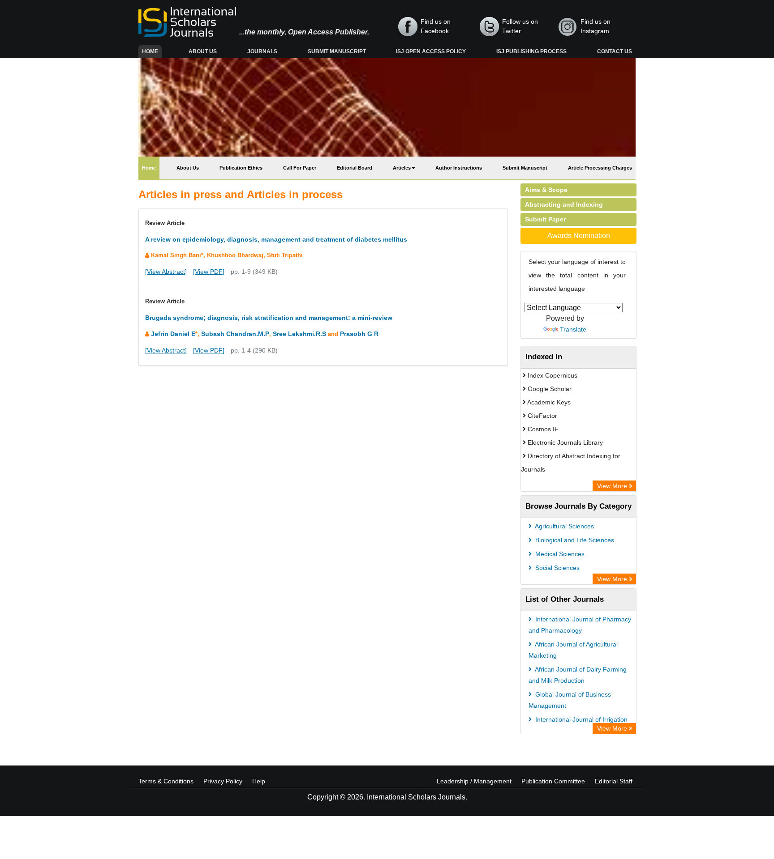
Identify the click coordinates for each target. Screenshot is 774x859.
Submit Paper (545, 219)
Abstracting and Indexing (564, 204)
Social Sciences (556, 567)
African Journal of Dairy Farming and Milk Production (578, 675)
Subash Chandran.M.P (235, 333)
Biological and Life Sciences (573, 540)
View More (613, 485)
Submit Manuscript (337, 51)
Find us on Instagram (595, 26)
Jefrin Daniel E (173, 333)
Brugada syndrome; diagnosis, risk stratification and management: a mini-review (268, 317)
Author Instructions (458, 167)
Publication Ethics (240, 167)
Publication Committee (553, 781)
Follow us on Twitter (520, 26)
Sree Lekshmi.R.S (299, 333)
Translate (573, 329)
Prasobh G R (359, 333)
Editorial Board (354, 167)
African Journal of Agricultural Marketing (573, 650)
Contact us (614, 51)
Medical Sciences (559, 553)
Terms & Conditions (166, 781)
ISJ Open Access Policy (431, 51)
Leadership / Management (474, 781)
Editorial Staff (613, 781)
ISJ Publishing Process (531, 51)
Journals (262, 51)
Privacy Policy (222, 781)
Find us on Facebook (436, 26)
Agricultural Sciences (563, 526)
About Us (203, 51)
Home (152, 51)
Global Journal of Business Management (570, 700)
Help (258, 781)
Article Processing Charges (600, 167)
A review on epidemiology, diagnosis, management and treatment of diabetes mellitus (276, 239)
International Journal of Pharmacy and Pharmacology (580, 625)
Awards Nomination (578, 235)
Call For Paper (299, 167)
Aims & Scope (546, 189)
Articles (402, 167)
